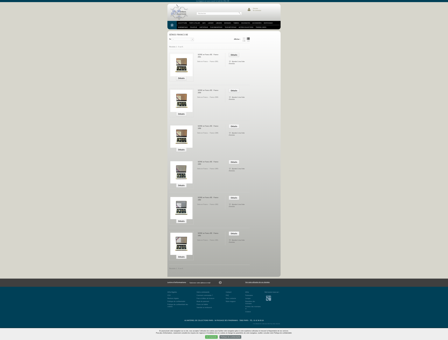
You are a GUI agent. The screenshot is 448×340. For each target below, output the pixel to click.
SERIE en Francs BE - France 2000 (208, 91)
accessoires (256, 23)
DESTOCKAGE (268, 23)
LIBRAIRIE (219, 23)
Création (248, 312)
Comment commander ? (205, 295)
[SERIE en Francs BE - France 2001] (181, 65)
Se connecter (257, 10)
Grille (244, 41)
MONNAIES (227, 23)
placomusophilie (216, 27)
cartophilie (203, 27)
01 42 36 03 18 (259, 320)
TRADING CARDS (261, 27)
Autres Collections (246, 27)
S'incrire (255, 8)
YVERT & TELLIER (194, 23)
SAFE (204, 23)
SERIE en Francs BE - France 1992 (208, 199)
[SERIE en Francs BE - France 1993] (181, 172)
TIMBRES (236, 23)
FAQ (227, 295)
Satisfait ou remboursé (204, 307)
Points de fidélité (202, 304)
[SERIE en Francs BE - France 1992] (181, 208)
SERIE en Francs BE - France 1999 (208, 127)
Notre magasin (231, 301)
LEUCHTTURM (182, 23)
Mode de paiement (203, 301)
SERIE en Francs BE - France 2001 (208, 56)
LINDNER (211, 23)
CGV (169, 295)
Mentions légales (173, 298)
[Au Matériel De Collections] (180, 12)
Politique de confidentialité (176, 301)
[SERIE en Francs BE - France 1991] (181, 244)
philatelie (193, 27)
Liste (248, 41)
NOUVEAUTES (245, 23)
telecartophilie (230, 27)
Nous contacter (231, 298)
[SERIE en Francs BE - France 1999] (181, 137)
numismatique (183, 27)
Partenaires (249, 295)
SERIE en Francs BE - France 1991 (208, 234)
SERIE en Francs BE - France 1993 (208, 163)
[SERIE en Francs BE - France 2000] (181, 101)
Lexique (247, 298)
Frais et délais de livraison (205, 298)
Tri (170, 39)
